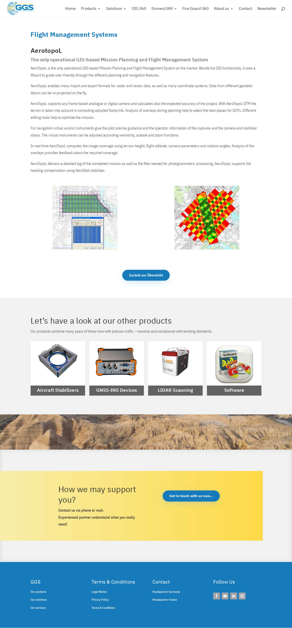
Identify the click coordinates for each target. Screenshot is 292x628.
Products (88, 9)
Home (70, 9)
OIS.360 (139, 9)
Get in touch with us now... (191, 496)
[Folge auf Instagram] (242, 596)
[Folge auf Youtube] (225, 596)
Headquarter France (164, 600)
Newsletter (267, 9)
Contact (245, 9)
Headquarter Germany (166, 592)
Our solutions (39, 600)
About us (221, 9)
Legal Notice (99, 592)
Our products (38, 592)
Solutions (114, 9)
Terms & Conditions (103, 608)
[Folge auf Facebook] (216, 596)
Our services (38, 608)
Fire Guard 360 (195, 9)
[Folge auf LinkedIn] (233, 596)
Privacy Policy (100, 600)
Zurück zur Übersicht (146, 275)
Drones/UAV (162, 9)
